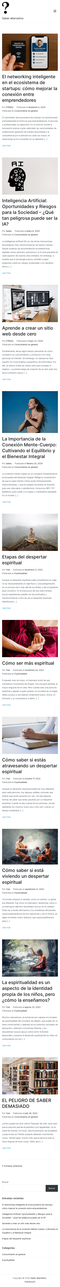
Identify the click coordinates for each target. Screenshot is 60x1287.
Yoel (8, 569)
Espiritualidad (21, 573)
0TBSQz (10, 107)
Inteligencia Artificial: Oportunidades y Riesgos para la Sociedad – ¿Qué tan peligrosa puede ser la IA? (29, 212)
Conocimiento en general (26, 111)
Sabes (9, 231)
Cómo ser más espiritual (28, 663)
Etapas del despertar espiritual (16, 1238)
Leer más (6, 145)
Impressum (30, 1281)
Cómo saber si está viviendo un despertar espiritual (25, 876)
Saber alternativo (12, 18)
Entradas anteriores (13, 1166)
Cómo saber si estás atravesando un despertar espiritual (29, 765)
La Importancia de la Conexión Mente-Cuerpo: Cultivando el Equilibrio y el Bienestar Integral (30, 1231)
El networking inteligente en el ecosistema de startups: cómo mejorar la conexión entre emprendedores (29, 88)
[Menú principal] (55, 11)
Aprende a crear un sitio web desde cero (21, 1223)
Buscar (5, 1182)
